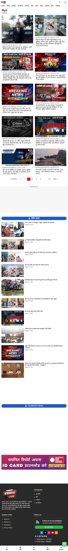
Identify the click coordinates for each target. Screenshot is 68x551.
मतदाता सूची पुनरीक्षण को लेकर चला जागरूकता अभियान (41, 253)
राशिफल (58, 6)
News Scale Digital (42, 37)
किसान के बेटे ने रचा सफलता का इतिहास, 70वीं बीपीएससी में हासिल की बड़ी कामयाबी (17, 48)
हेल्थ (52, 6)
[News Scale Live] (3, 2)
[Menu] (65, 2)
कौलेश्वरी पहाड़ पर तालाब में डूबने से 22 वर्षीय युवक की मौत (41, 280)
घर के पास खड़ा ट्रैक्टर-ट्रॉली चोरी (34, 311)
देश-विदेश (20, 6)
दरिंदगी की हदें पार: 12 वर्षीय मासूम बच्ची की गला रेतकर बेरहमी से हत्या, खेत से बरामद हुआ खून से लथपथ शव (17, 143)
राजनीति (47, 6)
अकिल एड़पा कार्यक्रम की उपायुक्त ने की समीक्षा (38, 329)
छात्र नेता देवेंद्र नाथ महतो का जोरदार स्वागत (37, 265)
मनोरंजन (27, 6)
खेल (32, 6)
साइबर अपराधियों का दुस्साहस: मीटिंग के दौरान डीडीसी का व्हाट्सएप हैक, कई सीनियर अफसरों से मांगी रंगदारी (50, 143)
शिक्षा (41, 6)
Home (3, 6)
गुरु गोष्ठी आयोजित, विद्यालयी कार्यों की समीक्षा (38, 240)
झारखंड (14, 6)
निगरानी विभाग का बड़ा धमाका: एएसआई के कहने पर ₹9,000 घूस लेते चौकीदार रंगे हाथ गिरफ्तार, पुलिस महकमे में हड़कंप (49, 107)
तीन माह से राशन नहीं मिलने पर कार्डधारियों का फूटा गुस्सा (41, 299)
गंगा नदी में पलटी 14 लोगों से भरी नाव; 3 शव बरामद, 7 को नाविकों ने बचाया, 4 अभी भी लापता (49, 172)
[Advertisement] (34, 200)
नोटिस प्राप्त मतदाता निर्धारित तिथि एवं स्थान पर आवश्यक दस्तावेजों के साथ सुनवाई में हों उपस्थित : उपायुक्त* (44, 364)
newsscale (7, 45)
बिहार (8, 6)
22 (49, 179)
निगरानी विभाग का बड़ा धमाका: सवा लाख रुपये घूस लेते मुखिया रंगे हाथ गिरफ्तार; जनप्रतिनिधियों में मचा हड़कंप (50, 77)
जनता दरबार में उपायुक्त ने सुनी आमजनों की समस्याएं (39, 223)
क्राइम (36, 6)
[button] (59, 2)
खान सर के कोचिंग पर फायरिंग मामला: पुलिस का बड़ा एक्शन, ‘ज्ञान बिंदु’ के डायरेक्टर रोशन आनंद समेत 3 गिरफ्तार (16, 172)
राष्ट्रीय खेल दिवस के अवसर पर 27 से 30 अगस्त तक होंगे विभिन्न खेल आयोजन (43, 347)
